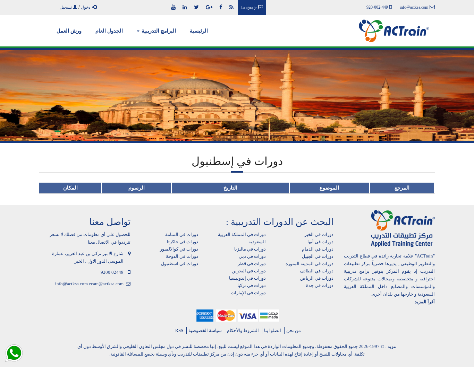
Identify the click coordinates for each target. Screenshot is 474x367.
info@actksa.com (71, 283)
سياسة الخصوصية (205, 330)
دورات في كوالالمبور (179, 249)
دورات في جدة (319, 285)
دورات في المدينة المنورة (309, 263)
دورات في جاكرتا (182, 241)
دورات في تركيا (251, 285)
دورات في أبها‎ (320, 241)
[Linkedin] (185, 7)
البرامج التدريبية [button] (158, 31)
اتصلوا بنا (272, 330)
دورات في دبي (252, 256)
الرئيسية (199, 31)
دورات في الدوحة (182, 256)
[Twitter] (196, 7)
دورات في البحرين (249, 270)
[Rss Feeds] (231, 7)
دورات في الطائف (316, 270)
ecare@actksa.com (106, 283)
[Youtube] (173, 7)
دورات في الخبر (318, 234)
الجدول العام (109, 31)
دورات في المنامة (181, 234)
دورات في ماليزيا (250, 249)
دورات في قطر (252, 263)
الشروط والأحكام (243, 330)
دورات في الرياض (316, 278)
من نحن (293, 330)
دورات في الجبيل (317, 256)
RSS (179, 330)
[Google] (209, 7)
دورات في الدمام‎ (317, 249)
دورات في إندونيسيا (247, 278)
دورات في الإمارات (248, 292)
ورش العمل (69, 31)
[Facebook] (221, 7)
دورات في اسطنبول (179, 263)
